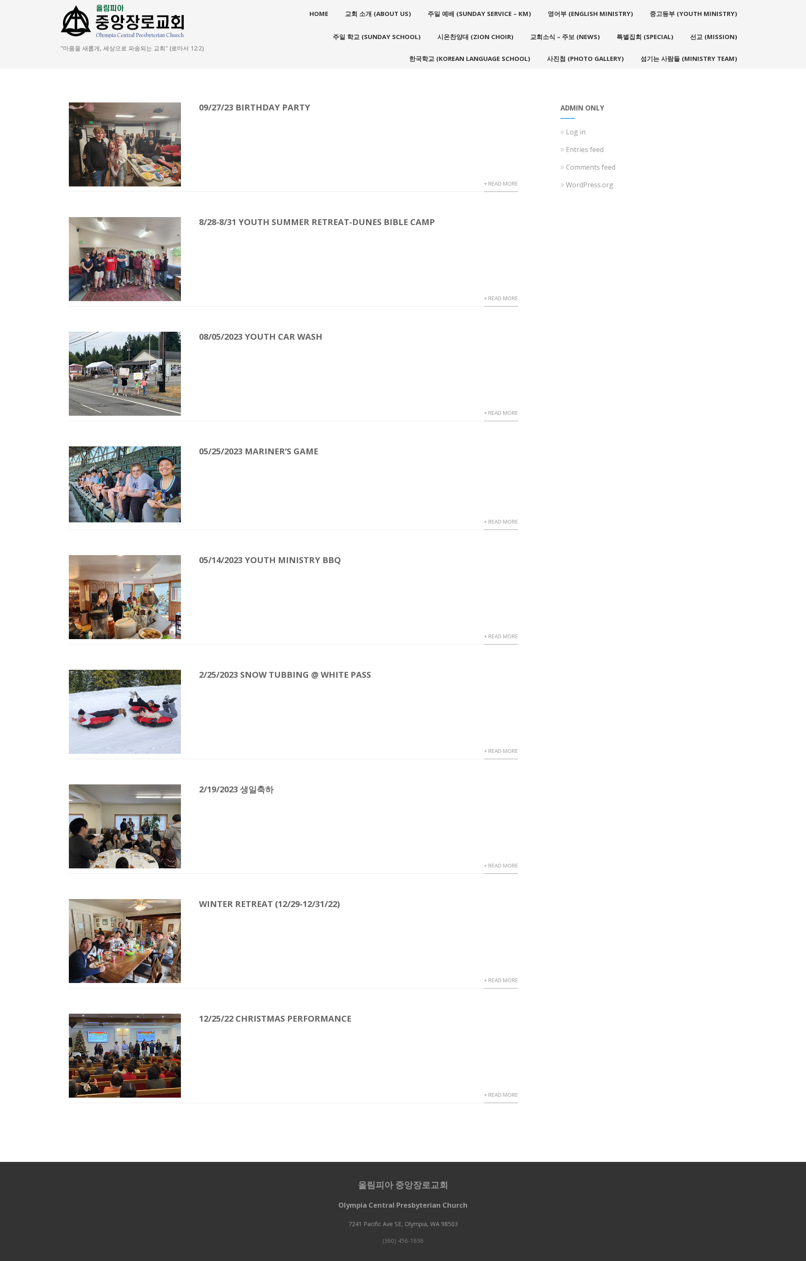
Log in (576, 131)
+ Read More (501, 183)
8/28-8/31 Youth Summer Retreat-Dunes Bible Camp (317, 222)
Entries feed (585, 149)
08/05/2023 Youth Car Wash (260, 336)
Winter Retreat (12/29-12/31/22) (269, 904)
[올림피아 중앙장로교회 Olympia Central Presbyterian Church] (123, 39)
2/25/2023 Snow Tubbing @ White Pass (285, 674)
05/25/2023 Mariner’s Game (258, 451)
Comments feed (590, 167)
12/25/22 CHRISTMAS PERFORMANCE (275, 1018)
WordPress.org (589, 184)
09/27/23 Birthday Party (254, 107)
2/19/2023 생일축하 (236, 789)
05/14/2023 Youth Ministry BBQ (270, 560)
